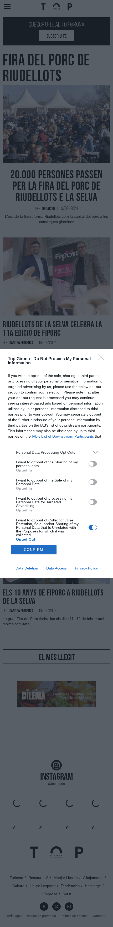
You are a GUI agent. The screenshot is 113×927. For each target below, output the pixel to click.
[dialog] (56, 463)
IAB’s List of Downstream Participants (63, 436)
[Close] (103, 359)
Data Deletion (27, 568)
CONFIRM (33, 550)
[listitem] (56, 452)
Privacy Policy (86, 568)
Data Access (56, 568)
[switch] (93, 464)
